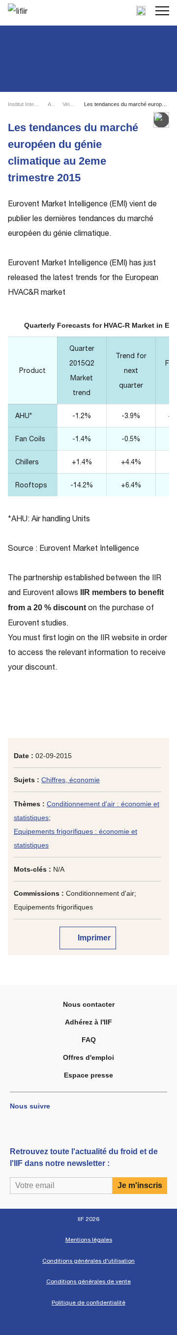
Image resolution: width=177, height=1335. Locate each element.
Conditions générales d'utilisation (88, 1260)
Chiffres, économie (70, 780)
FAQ (89, 1040)
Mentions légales (88, 1239)
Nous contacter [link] (89, 1004)
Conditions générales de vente (88, 1281)
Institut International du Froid (23, 104)
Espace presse (88, 1075)
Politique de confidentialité (88, 1302)
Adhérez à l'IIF (88, 1022)
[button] (162, 10)
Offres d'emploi (88, 1057)
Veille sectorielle (69, 104)
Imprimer (93, 938)
